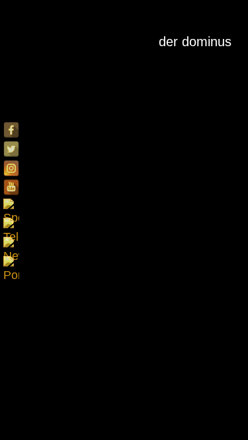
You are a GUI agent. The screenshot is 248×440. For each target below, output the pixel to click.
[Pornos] (11, 264)
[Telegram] (11, 226)
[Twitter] (11, 149)
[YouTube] (11, 187)
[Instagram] (11, 168)
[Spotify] (11, 206)
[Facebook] (11, 130)
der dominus (195, 41)
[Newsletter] (11, 245)
